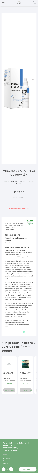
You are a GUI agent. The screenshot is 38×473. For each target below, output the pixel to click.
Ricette (5, 463)
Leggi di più (17, 332)
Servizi (5, 461)
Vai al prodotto (10, 390)
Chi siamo (6, 458)
